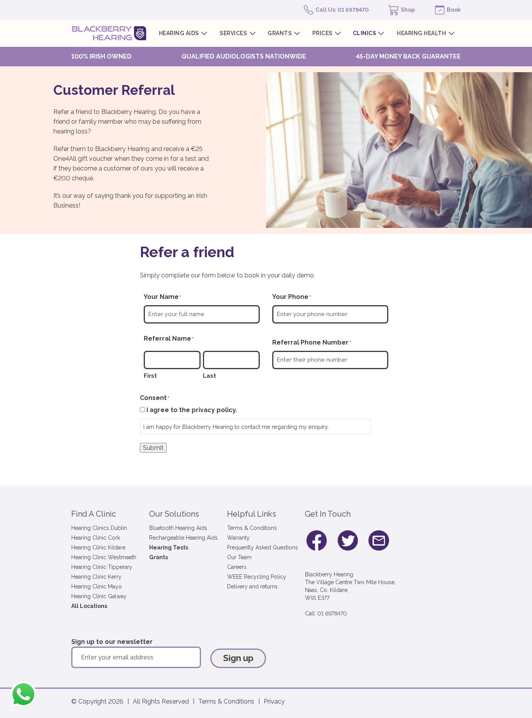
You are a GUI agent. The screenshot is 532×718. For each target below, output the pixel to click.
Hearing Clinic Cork (95, 538)
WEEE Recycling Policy (256, 577)
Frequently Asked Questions (262, 547)
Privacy (274, 701)
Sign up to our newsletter (112, 641)
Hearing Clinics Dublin (99, 528)
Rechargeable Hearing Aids (183, 538)
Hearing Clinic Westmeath (103, 557)
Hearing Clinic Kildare (98, 547)
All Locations (89, 606)
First (150, 375)
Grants (158, 557)
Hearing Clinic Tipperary (101, 567)
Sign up (238, 658)
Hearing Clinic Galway (99, 596)
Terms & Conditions (252, 528)
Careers (237, 567)
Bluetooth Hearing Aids (178, 528)
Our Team (239, 557)
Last (209, 375)
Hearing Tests (168, 547)
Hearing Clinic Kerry (96, 577)
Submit (153, 447)
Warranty (238, 538)
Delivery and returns (252, 586)
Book (454, 10)
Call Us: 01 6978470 (342, 10)
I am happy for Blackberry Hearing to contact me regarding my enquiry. (236, 426)
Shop (408, 10)
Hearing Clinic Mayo (96, 586)
